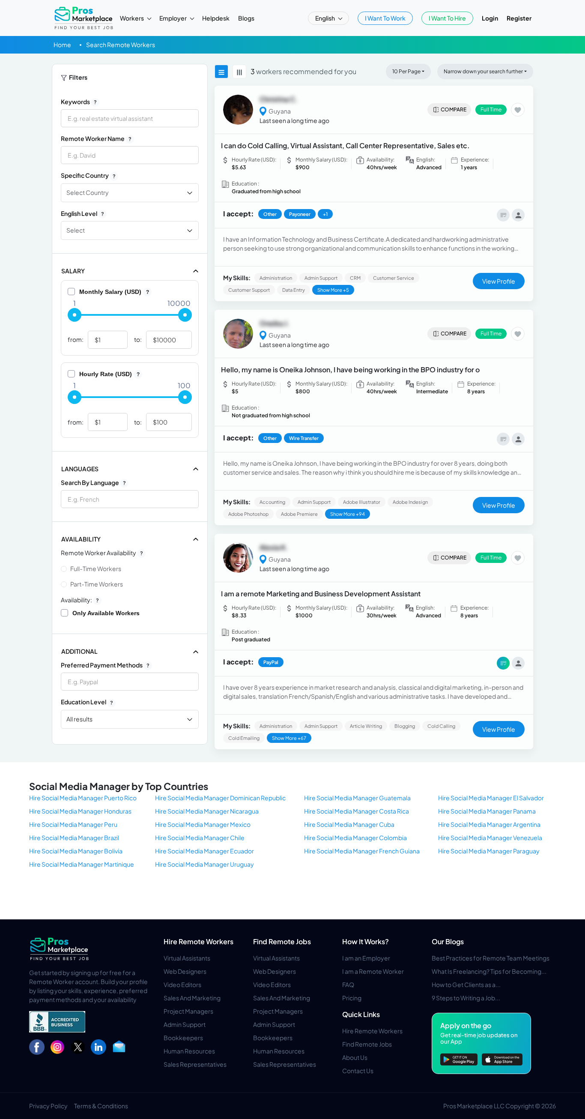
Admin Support (185, 1024)
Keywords (79, 101)
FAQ (348, 984)
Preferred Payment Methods (105, 665)
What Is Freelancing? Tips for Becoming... (489, 971)
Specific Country (88, 175)
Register (519, 18)
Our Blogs (448, 941)
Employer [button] (173, 18)
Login (490, 18)
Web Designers (185, 971)
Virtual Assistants (187, 958)
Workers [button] (132, 18)
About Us (354, 1057)
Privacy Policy (48, 1106)
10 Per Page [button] (406, 71)
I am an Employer (366, 958)
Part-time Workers (96, 584)
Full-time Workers (95, 568)
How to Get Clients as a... (466, 984)
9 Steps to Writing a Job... (466, 998)
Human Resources (189, 1051)
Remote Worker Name (96, 138)
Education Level (87, 702)
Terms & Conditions (101, 1106)
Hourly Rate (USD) (109, 374)
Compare (453, 109)
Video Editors (182, 984)
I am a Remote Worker (373, 971)
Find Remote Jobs (282, 941)
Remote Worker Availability (102, 553)
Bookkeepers (183, 1037)
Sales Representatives (195, 1064)
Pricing (351, 998)
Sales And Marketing (192, 998)
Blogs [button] (246, 18)
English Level (82, 213)
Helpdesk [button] (216, 18)
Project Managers (188, 1011)
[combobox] (130, 499)
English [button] (325, 18)
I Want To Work (385, 18)
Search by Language (93, 482)
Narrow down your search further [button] (483, 71)
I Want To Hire (447, 18)
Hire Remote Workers (198, 941)
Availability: (80, 600)
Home (62, 44)
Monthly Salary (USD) (114, 291)
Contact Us (357, 1070)
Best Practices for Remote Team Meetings (490, 958)
